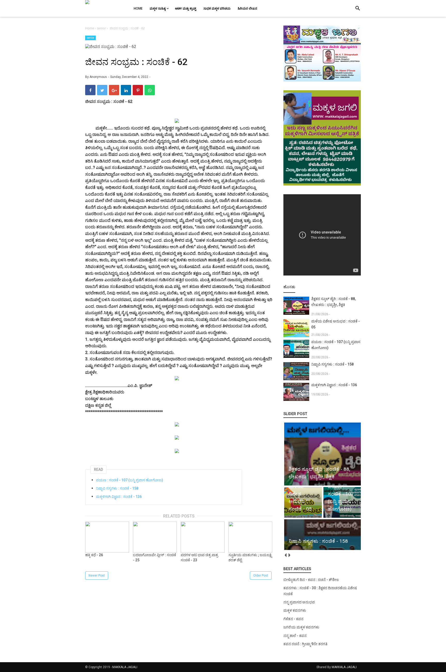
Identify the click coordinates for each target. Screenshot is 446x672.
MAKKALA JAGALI (124, 667)
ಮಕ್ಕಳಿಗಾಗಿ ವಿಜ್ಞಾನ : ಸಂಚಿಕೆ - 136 (119, 497)
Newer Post (97, 575)
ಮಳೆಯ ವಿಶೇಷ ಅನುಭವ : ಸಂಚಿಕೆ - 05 (335, 324)
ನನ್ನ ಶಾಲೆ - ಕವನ (295, 636)
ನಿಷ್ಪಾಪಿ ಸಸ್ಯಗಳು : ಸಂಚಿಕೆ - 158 (117, 488)
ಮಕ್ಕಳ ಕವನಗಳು (294, 610)
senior (90, 37)
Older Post (260, 575)
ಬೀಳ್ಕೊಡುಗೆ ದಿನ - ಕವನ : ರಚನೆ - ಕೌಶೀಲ (311, 580)
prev (285, 555)
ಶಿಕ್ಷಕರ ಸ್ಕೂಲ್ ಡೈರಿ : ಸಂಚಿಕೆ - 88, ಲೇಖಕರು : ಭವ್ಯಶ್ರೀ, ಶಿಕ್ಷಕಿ (333, 302)
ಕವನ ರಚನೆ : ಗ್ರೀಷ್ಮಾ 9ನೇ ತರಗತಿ (305, 644)
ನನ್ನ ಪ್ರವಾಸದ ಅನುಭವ (299, 602)
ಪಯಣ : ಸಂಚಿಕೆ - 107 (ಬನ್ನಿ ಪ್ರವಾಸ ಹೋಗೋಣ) (129, 480)
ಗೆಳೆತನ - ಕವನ (293, 619)
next (289, 555)
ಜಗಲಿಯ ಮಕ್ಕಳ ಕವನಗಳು (301, 627)
